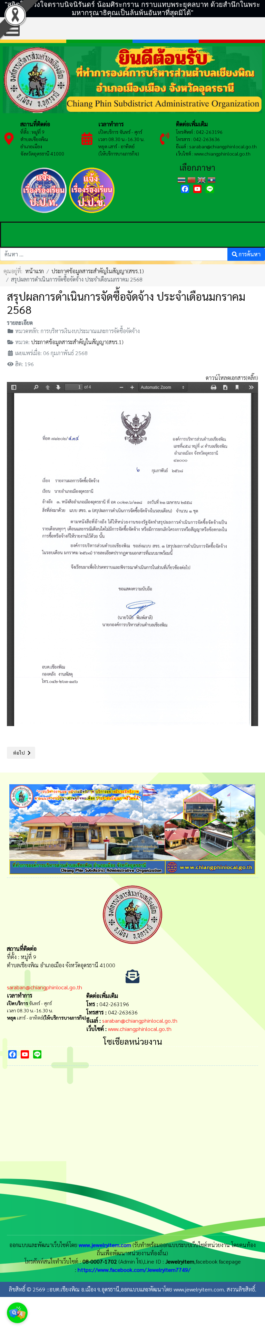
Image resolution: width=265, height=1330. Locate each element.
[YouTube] (197, 189)
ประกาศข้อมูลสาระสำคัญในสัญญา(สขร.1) (77, 341)
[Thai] (182, 179)
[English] (202, 179)
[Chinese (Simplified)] (192, 179)
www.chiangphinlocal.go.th (139, 1028)
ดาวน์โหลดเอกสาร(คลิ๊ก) (232, 377)
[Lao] (212, 179)
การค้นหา (249, 254)
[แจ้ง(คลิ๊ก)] (44, 213)
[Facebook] (184, 189)
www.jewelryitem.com (105, 1244)
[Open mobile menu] (12, 28)
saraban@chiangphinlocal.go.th (223, 146)
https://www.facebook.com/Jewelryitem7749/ (134, 1269)
